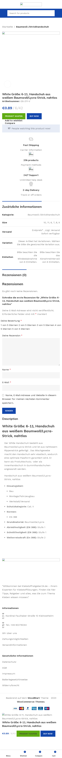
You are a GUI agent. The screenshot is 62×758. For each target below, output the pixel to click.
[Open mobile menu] (3, 13)
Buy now (34, 116)
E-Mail (6, 382)
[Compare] (5, 740)
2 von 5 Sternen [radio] (27, 325)
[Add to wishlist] (13, 740)
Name (6, 369)
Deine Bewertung (11, 320)
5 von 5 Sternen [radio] (21, 328)
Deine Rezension (12, 335)
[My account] (58, 13)
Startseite (7, 26)
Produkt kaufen (13, 116)
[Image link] (31, 569)
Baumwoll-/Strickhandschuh (32, 26)
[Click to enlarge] (7, 84)
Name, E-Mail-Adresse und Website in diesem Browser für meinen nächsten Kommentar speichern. (29, 399)
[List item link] (31, 633)
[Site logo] (31, 4)
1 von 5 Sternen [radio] (9, 325)
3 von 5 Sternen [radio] (45, 325)
